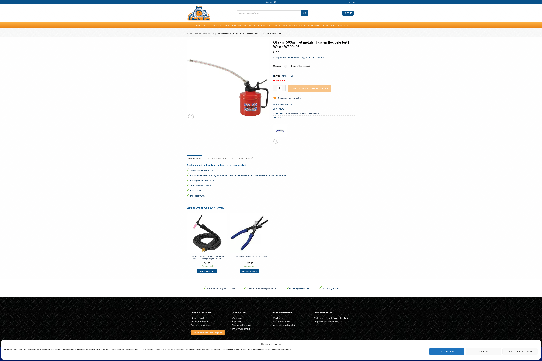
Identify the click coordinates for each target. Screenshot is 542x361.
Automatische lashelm (284, 325)
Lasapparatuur (290, 25)
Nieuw (279, 118)
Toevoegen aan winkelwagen (309, 88)
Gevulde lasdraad (281, 321)
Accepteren (447, 351)
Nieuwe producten (204, 33)
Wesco (316, 113)
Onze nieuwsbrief (323, 312)
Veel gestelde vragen (242, 325)
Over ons (236, 321)
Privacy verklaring (241, 328)
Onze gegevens (239, 318)
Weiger (483, 351)
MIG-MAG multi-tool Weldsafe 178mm (250, 256)
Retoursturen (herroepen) (208, 332)
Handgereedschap (201, 25)
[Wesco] (280, 130)
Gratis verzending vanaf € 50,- (220, 288)
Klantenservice (198, 318)
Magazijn (277, 66)
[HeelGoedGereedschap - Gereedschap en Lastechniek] (199, 13)
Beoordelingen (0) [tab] (244, 158)
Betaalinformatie (199, 321)
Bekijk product (207, 271)
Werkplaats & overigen (269, 25)
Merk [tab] (230, 158)
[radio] (298, 66)
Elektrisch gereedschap (243, 25)
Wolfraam (278, 318)
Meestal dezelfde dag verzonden (262, 288)
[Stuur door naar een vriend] (275, 141)
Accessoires (343, 25)
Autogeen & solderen (309, 25)
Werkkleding (328, 25)
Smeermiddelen (306, 113)
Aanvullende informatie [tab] (214, 158)
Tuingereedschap (221, 25)
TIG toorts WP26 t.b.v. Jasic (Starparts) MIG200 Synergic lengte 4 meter (207, 257)
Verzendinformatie (200, 325)
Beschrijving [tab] (194, 158)
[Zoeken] (304, 13)
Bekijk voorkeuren (520, 351)
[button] (350, 2)
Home (190, 33)
